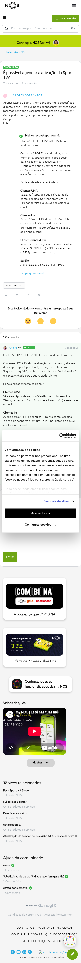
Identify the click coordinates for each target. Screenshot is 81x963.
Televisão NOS (15, 52)
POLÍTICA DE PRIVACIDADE (54, 928)
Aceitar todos (40, 513)
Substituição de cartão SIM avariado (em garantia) (33, 876)
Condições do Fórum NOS (24, 914)
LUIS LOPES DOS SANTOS (25, 95)
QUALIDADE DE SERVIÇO (61, 934)
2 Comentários (12, 881)
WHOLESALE (61, 941)
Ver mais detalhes (56, 501)
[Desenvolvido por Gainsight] (40, 907)
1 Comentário (11, 870)
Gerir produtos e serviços (19, 806)
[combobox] (40, 29)
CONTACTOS (25, 928)
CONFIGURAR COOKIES (26, 934)
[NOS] (12, 5)
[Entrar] (6, 29)
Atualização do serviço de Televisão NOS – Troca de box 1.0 (40, 836)
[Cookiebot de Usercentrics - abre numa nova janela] (59, 436)
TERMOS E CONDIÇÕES (34, 941)
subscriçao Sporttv (15, 802)
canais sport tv (12, 824)
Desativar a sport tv (15, 813)
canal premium (14, 285)
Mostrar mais (40, 762)
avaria (6, 865)
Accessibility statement (58, 914)
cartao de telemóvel (15, 888)
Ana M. (13, 348)
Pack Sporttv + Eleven (16, 790)
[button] (4, 19)
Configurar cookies (38, 524)
